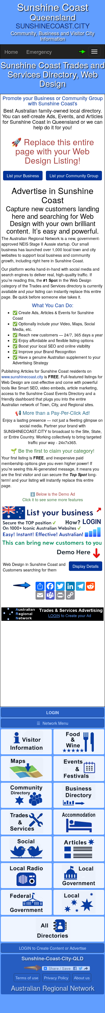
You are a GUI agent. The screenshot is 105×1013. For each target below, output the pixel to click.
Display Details (86, 566)
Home (11, 51)
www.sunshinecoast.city (22, 376)
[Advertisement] (53, 665)
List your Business (23, 175)
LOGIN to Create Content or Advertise (52, 948)
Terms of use (26, 978)
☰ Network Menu (52, 723)
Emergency (39, 51)
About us (82, 978)
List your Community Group (74, 175)
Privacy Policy (56, 978)
